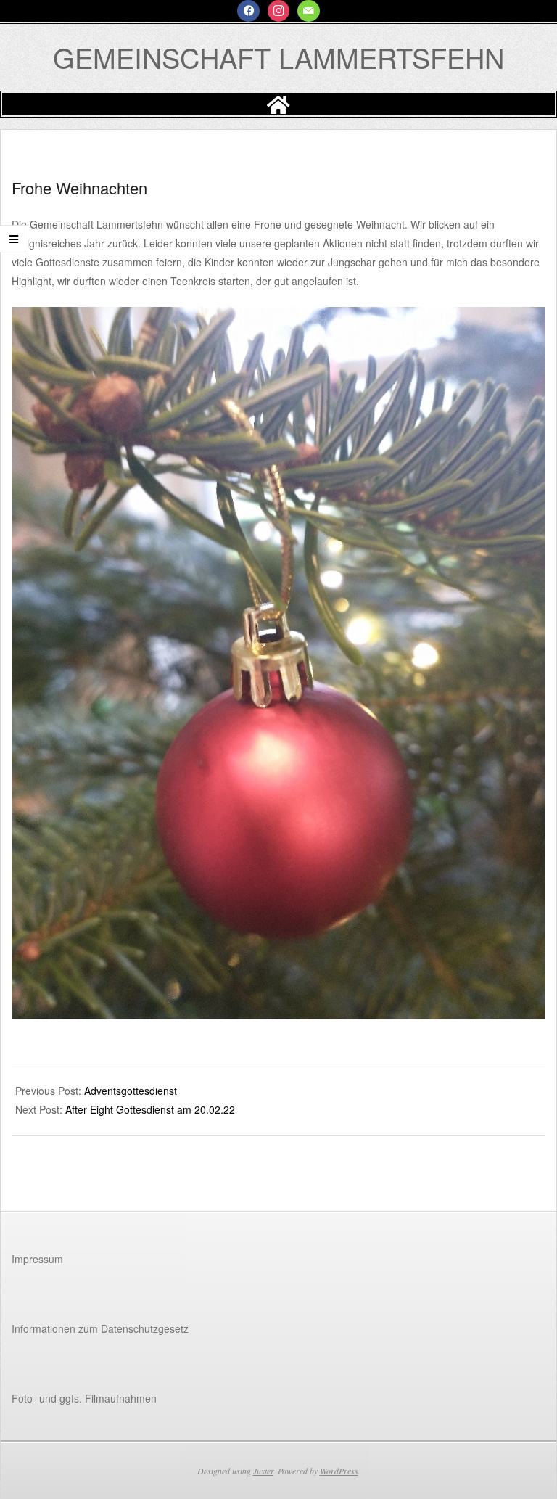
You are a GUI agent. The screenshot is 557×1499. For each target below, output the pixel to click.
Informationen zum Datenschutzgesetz (100, 1328)
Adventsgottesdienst (130, 1090)
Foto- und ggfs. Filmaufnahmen (84, 1398)
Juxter (263, 1471)
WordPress (339, 1471)
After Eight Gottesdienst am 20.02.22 (150, 1109)
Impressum (37, 1259)
